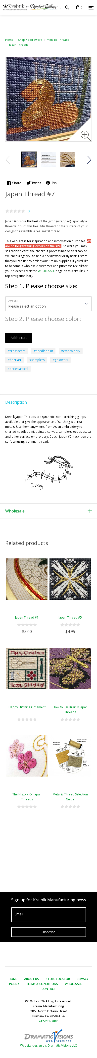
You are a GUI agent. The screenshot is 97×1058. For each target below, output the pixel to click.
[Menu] (91, 7)
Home (9, 39)
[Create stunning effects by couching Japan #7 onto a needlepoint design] (29, 159)
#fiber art (14, 360)
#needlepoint (43, 351)
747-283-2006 (48, 1021)
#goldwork (60, 360)
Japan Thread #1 (27, 617)
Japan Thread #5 (70, 617)
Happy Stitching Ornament (27, 707)
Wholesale (15, 511)
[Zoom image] (86, 136)
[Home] (30, 7)
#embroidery (70, 351)
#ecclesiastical (18, 369)
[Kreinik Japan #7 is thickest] (48, 159)
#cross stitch (17, 351)
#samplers (37, 360)
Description (16, 402)
